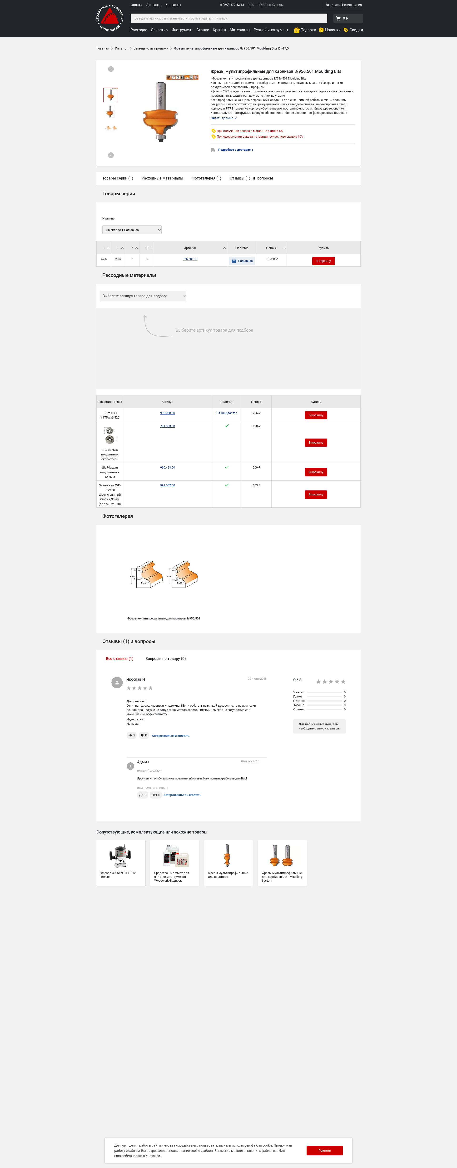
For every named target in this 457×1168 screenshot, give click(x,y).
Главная (102, 48)
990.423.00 (167, 467)
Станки (202, 30)
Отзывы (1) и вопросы (128, 641)
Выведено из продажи (151, 48)
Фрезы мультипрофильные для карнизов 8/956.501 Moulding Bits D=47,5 (231, 48)
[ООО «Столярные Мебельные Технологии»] (109, 30)
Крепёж (219, 30)
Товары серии (118, 193)
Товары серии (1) (117, 178)
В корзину (323, 261)
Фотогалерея (117, 516)
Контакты (173, 5)
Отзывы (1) (240, 178)
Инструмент (182, 30)
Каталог (121, 48)
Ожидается (229, 413)
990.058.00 (167, 413)
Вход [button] (329, 5)
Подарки (308, 30)
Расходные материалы (162, 178)
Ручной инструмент (271, 30)
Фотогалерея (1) (206, 178)
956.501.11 (190, 259)
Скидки (356, 30)
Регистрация (352, 5)
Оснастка (159, 30)
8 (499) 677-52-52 (232, 4)
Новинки (333, 30)
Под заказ (245, 261)
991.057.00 (167, 485)
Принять (324, 1150)
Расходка (138, 30)
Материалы (240, 30)
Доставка (154, 5)
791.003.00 (167, 426)
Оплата (136, 5)
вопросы (265, 178)
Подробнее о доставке (234, 149)
